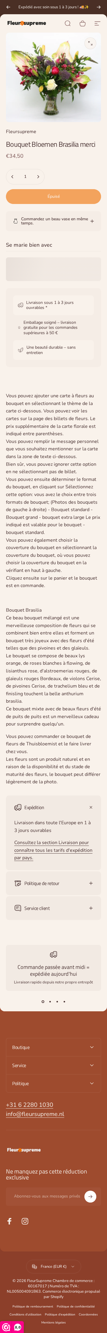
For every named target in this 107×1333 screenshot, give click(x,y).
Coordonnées (88, 1314)
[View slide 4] (64, 1001)
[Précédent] (8, 7)
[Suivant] (98, 7)
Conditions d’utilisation (25, 1314)
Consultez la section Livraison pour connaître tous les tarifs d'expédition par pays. (53, 850)
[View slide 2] (50, 1001)
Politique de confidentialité (76, 1306)
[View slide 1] (42, 1001)
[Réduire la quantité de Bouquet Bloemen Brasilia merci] (12, 176)
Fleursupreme (21, 131)
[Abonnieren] (90, 1197)
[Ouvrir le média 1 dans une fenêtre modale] (90, 43)
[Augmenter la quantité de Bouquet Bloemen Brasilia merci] (38, 176)
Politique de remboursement (32, 1306)
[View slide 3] (57, 1001)
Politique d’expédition (60, 1314)
